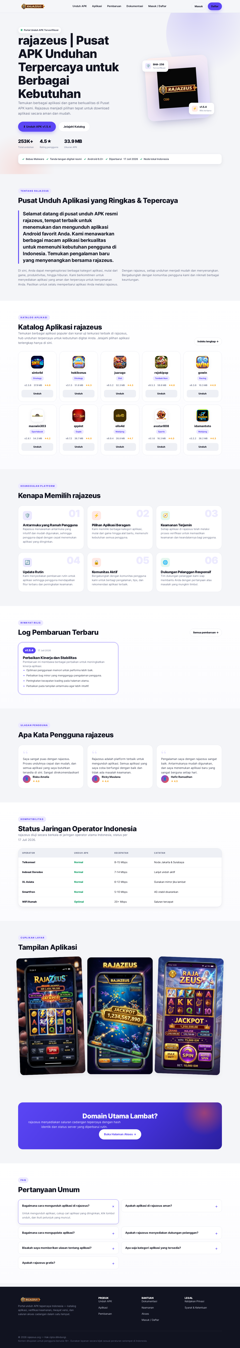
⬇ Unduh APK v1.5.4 (37, 126)
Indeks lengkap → (208, 341)
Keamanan (148, 1307)
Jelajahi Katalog (74, 126)
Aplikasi (97, 6)
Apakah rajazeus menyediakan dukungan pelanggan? (161, 1232)
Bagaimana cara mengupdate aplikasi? (48, 1232)
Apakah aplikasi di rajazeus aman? (148, 1205)
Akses (145, 1313)
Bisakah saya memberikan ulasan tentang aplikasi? (57, 1248)
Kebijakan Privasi (194, 1301)
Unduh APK (80, 6)
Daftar (215, 6)
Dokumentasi (135, 6)
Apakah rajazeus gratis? (38, 1262)
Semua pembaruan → (206, 632)
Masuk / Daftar (157, 6)
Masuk (199, 6)
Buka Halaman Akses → (120, 1134)
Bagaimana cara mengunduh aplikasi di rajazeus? (55, 1205)
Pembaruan (114, 6)
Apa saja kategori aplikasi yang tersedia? (153, 1248)
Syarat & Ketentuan (196, 1307)
